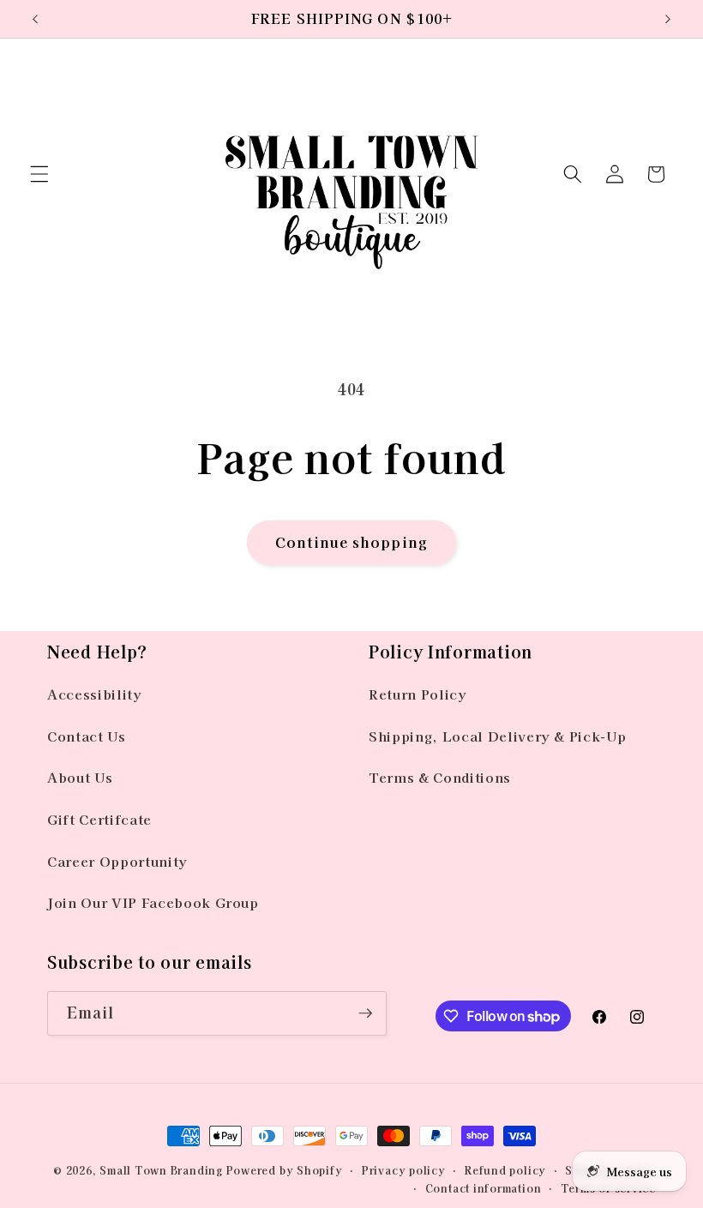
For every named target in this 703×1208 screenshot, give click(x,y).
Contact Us (86, 735)
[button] (39, 174)
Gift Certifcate (99, 818)
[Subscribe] (365, 1013)
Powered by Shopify (284, 1170)
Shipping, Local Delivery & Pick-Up (497, 735)
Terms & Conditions (440, 776)
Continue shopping (351, 542)
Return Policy (418, 693)
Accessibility (94, 693)
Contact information (483, 1188)
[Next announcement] (668, 19)
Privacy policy (404, 1170)
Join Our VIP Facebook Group (153, 901)
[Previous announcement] (35, 19)
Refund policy (505, 1170)
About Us (79, 776)
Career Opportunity (117, 860)
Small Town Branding (161, 1170)
